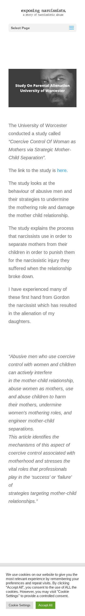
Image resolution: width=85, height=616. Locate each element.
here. (62, 170)
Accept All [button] (45, 605)
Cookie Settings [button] (19, 605)
